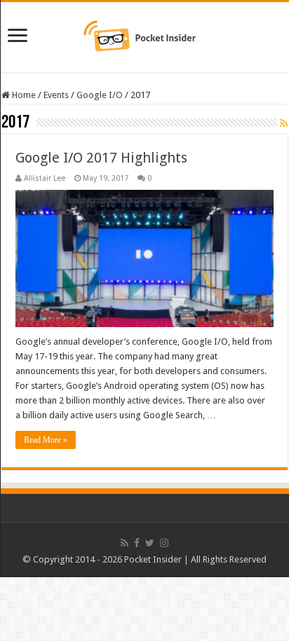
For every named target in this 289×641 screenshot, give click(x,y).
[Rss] (124, 543)
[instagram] (164, 543)
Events (56, 95)
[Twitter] (150, 543)
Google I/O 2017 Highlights (101, 157)
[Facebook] (137, 543)
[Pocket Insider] (144, 34)
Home (23, 95)
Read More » (45, 440)
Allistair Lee (44, 178)
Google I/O (99, 95)
